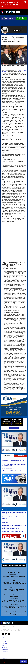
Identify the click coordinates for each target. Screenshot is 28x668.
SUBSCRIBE (14, 428)
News (3, 645)
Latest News (21, 455)
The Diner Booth (5, 647)
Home (3, 637)
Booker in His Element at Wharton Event (11, 4)
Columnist (4, 43)
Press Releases (5, 509)
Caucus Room (5, 651)
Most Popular (7, 455)
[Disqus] (14, 243)
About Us (4, 639)
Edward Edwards (5, 654)
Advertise (4, 641)
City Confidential (5, 649)
